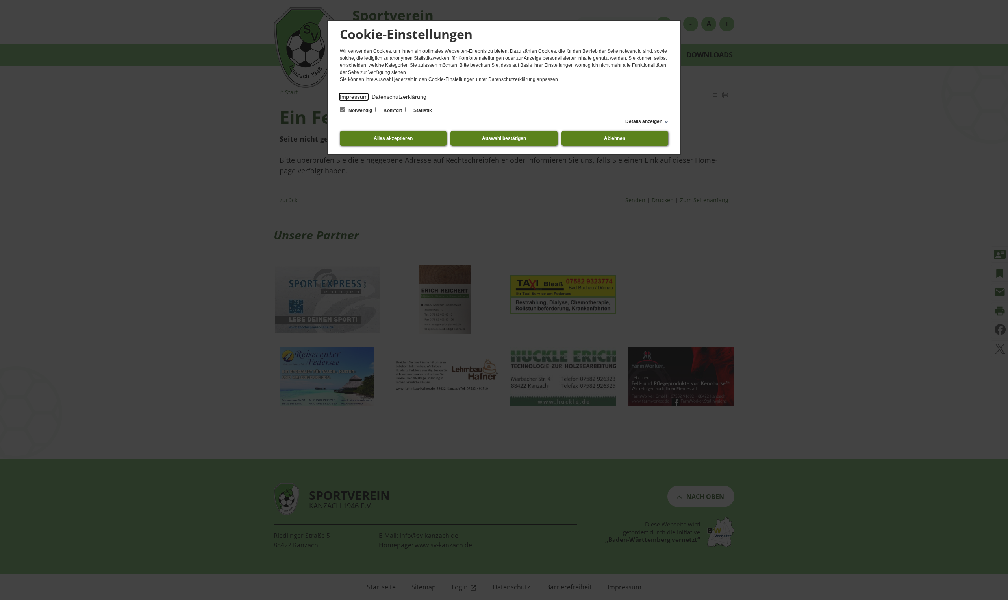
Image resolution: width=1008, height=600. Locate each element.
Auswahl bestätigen (504, 138)
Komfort (392, 110)
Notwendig (360, 110)
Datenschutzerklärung (399, 97)
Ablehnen (614, 138)
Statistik (422, 110)
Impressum (354, 97)
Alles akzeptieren (393, 138)
